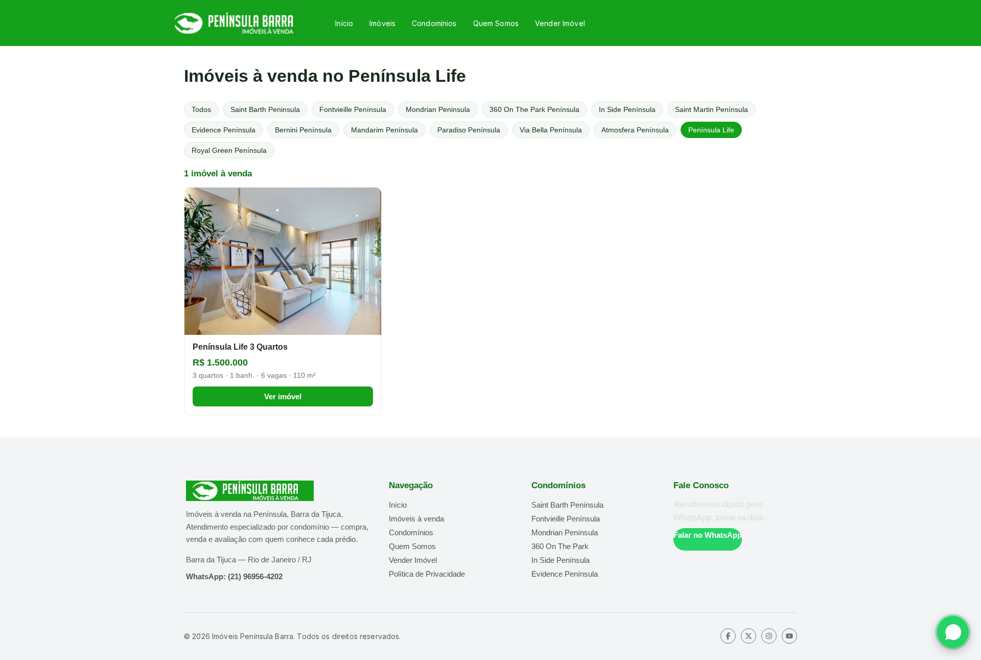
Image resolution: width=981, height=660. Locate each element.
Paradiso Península (468, 130)
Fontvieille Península (352, 109)
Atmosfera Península (635, 130)
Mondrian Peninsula (438, 109)
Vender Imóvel (560, 23)
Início (344, 23)
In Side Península (627, 109)
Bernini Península (303, 130)
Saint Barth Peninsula (265, 109)
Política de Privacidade (427, 574)
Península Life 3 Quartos (240, 347)
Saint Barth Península (567, 504)
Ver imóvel (282, 396)
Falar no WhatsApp (707, 535)
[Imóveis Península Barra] (239, 23)
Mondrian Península (564, 532)
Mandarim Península (384, 130)
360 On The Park (560, 546)
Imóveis (382, 23)
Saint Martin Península (711, 109)
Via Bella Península (551, 130)
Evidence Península (223, 130)
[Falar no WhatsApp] (953, 632)
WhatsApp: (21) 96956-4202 (234, 576)
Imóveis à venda (416, 518)
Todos (201, 109)
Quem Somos (496, 23)
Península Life (711, 130)
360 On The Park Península (534, 109)
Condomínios (434, 23)
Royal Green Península (229, 150)
